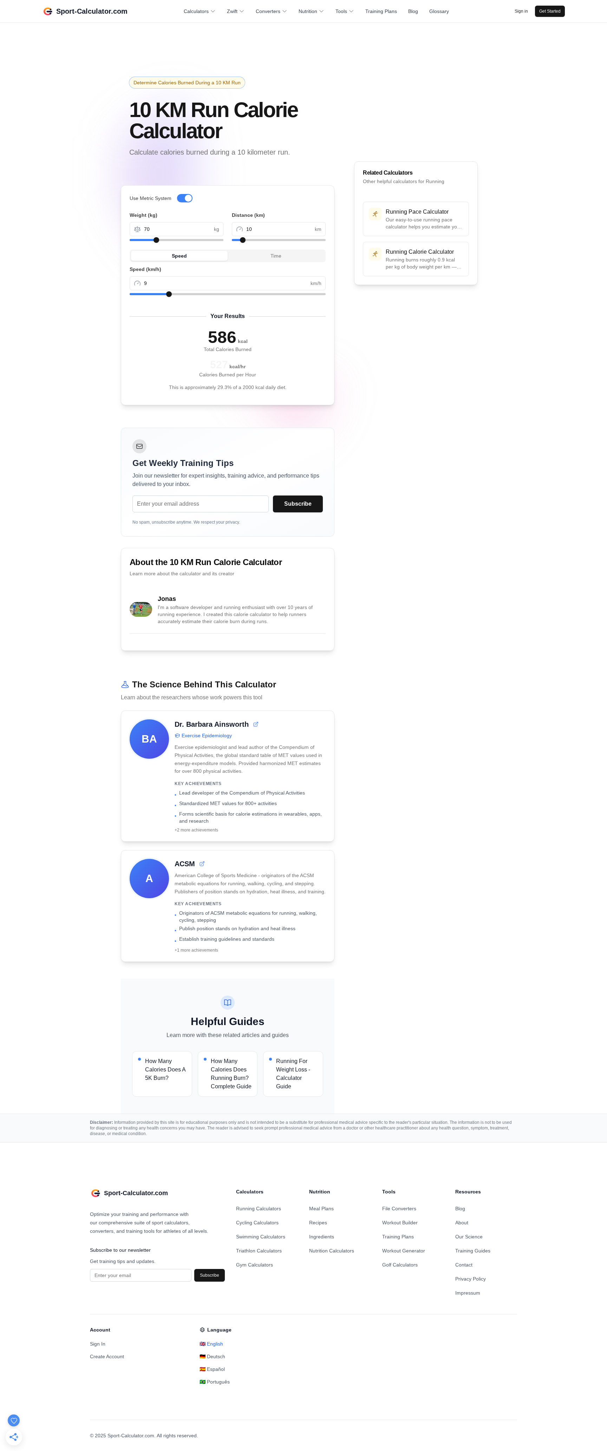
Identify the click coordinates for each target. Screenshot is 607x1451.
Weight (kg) (143, 215)
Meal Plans (321, 1208)
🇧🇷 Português (215, 1382)
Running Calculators (258, 1208)
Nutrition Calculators (331, 1251)
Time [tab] (275, 256)
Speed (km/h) (145, 269)
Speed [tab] (179, 256)
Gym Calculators (254, 1265)
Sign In (97, 1344)
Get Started (550, 11)
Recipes (318, 1222)
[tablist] (228, 256)
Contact (463, 1265)
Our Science (469, 1236)
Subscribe (298, 504)
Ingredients (321, 1236)
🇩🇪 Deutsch (212, 1356)
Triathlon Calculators (259, 1251)
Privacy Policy (470, 1279)
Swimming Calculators (260, 1236)
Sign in (521, 11)
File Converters (399, 1208)
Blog (413, 11)
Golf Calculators (400, 1265)
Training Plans (381, 11)
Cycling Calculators (257, 1222)
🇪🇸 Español (212, 1369)
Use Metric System (150, 198)
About (461, 1222)
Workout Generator (403, 1251)
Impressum (467, 1293)
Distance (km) (248, 215)
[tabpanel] (228, 280)
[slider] (156, 240)
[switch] (184, 198)
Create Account (107, 1356)
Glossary (439, 11)
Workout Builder (400, 1222)
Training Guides (472, 1251)
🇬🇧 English (211, 1344)
